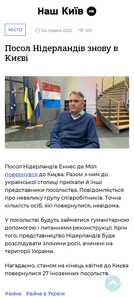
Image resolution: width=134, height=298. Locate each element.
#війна (13, 294)
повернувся (21, 174)
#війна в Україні (44, 294)
